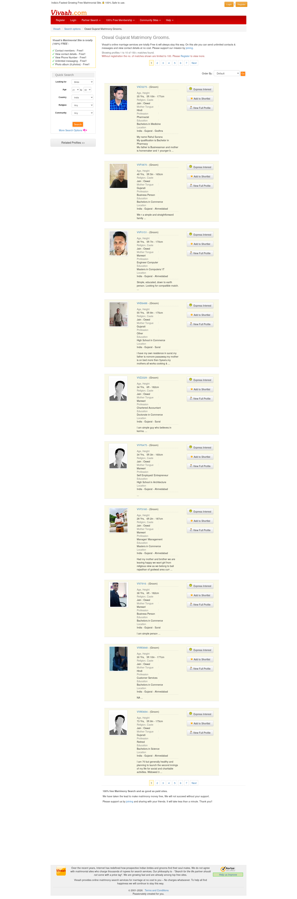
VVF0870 (142, 164)
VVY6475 (142, 445)
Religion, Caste (145, 99)
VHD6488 (142, 303)
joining (189, 48)
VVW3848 (142, 647)
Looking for (61, 81)
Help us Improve (228, 874)
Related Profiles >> (73, 142)
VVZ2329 (142, 377)
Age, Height (143, 93)
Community (61, 112)
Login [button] (229, 4)
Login (73, 20)
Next (194, 63)
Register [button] (241, 4)
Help (169, 20)
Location (141, 127)
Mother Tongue (145, 106)
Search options (72, 28)
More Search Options (70, 130)
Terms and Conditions (157, 890)
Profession (142, 113)
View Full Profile (201, 108)
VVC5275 (142, 87)
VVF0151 (142, 232)
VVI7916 (141, 583)
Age (65, 89)
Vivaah (56, 28)
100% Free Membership (119, 20)
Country (63, 97)
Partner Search (90, 20)
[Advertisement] (73, 214)
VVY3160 (142, 509)
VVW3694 (142, 711)
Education (142, 120)
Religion (63, 104)
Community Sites (149, 20)
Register (60, 20)
